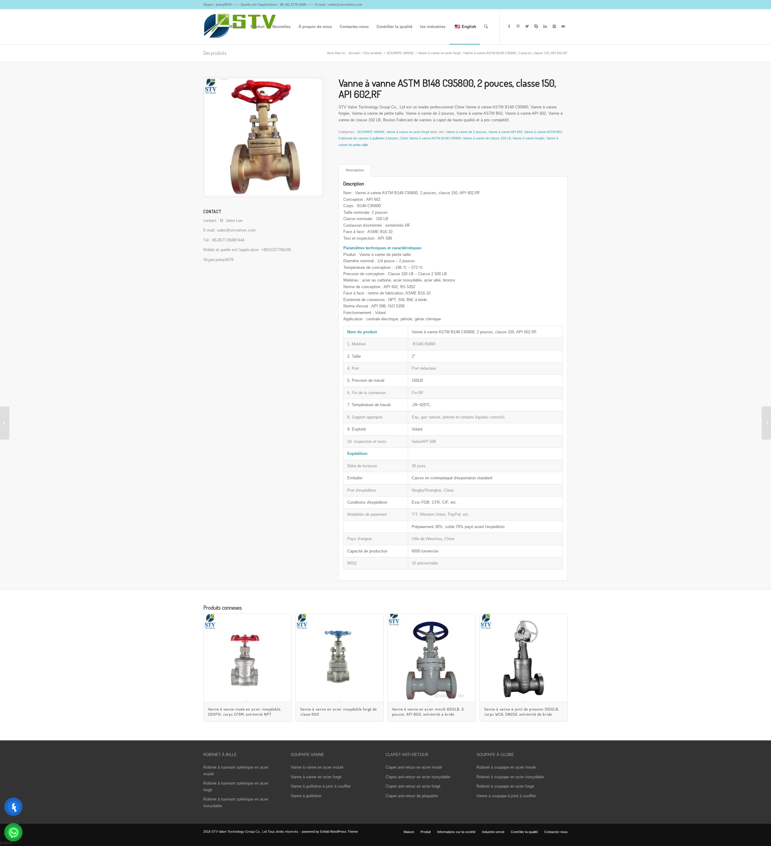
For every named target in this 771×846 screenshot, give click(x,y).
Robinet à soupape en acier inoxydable (510, 777)
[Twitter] (527, 26)
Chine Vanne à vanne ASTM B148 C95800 (430, 138)
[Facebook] (508, 26)
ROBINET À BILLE (220, 754)
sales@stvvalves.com (236, 230)
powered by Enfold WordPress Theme (330, 831)
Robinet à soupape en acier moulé (506, 767)
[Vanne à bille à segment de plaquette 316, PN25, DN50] (4, 423)
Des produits (214, 53)
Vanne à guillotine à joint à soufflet (321, 786)
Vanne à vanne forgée (529, 138)
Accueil (354, 53)
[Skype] (536, 26)
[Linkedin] (545, 26)
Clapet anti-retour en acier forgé (413, 786)
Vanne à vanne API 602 (505, 132)
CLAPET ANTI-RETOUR (407, 754)
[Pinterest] (518, 26)
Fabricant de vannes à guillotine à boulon (368, 138)
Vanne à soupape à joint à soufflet (506, 796)
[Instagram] (554, 26)
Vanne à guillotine (306, 796)
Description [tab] (355, 170)
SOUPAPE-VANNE (400, 53)
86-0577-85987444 (228, 240)
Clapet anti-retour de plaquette (412, 796)
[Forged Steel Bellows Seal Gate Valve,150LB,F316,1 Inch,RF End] (766, 423)
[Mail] (563, 26)
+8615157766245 (276, 249)
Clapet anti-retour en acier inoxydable (418, 777)
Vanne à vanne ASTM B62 (543, 132)
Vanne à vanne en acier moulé (317, 767)
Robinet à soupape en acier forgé (505, 786)
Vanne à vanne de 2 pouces (466, 132)
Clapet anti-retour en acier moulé (414, 767)
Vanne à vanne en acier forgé (439, 53)
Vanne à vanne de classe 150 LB (487, 138)
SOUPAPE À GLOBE (495, 754)
